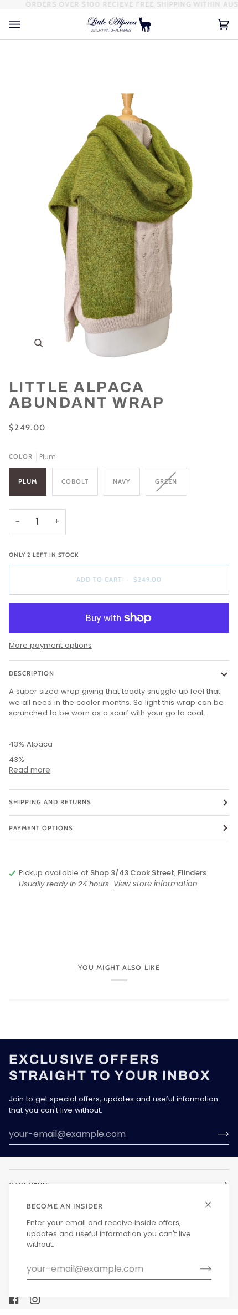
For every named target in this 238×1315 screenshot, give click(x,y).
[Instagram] (35, 1299)
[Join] (196, 1269)
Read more (29, 770)
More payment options (50, 645)
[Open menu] (25, 24)
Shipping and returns (50, 802)
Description (31, 673)
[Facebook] (14, 1299)
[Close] (212, 1200)
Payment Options (41, 828)
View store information (155, 884)
